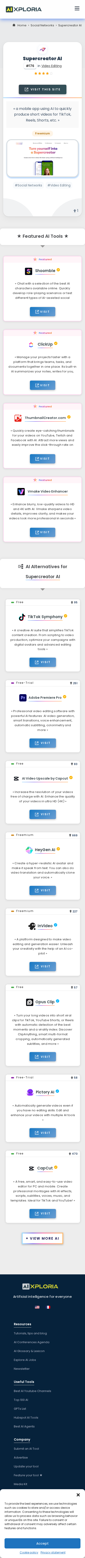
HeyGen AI (45, 849)
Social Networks (42, 25)
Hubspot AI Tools (26, 1417)
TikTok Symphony (45, 616)
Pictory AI (45, 1092)
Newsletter (22, 1369)
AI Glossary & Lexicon (29, 1351)
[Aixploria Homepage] (26, 9)
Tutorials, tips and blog (30, 1333)
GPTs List (20, 1409)
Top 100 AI (21, 1400)
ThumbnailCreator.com (45, 418)
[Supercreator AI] (42, 158)
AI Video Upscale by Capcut (45, 778)
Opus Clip (45, 1002)
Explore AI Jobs (25, 1360)
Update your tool (26, 1466)
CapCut (45, 1168)
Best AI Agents (24, 1426)
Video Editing (51, 66)
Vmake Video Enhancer (48, 491)
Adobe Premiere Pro (45, 697)
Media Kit (20, 1484)
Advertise (21, 1457)
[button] (78, 1495)
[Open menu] (77, 9)
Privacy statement (53, 1552)
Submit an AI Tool (26, 1449)
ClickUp (45, 344)
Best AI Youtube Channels (32, 1391)
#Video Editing (58, 185)
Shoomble (45, 270)
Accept (42, 1543)
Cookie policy (29, 1552)
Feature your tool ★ (28, 1475)
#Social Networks (28, 185)
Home (22, 25)
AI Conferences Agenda (31, 1342)
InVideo (45, 926)
